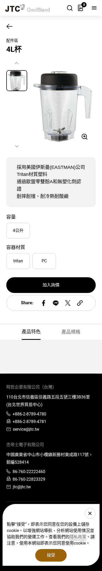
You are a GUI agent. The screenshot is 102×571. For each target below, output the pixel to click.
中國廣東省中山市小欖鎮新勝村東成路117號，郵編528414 (49, 458)
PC (44, 260)
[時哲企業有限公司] (30, 8)
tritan (18, 260)
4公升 (18, 230)
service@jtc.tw (26, 429)
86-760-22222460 (29, 471)
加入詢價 (51, 284)
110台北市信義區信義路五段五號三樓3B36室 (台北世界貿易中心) (48, 401)
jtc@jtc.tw (22, 486)
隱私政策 (78, 536)
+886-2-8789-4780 (29, 414)
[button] (17, 146)
